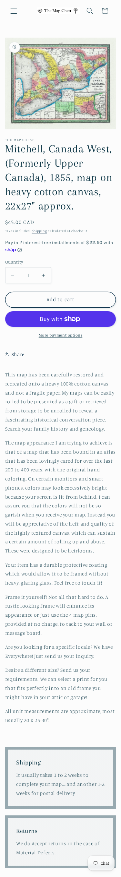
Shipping (39, 231)
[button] (13, 10)
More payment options (61, 335)
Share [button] (18, 354)
